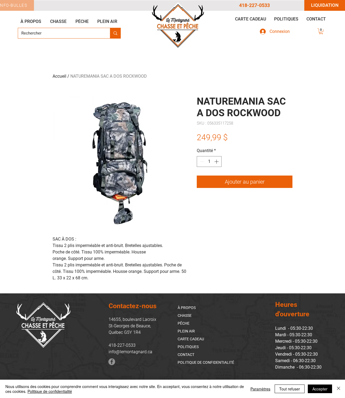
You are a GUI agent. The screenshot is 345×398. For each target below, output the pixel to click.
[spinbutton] (209, 161)
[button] (321, 31)
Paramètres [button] (260, 389)
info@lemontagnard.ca (130, 351)
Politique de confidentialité (49, 391)
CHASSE (185, 315)
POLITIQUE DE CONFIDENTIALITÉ (206, 362)
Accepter (319, 389)
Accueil (59, 76)
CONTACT (186, 354)
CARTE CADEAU (191, 339)
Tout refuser (289, 389)
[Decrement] (201, 161)
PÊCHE (183, 323)
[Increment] (217, 161)
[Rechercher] (115, 33)
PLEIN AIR (186, 331)
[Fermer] (338, 389)
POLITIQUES (188, 347)
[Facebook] (111, 361)
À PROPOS (187, 308)
